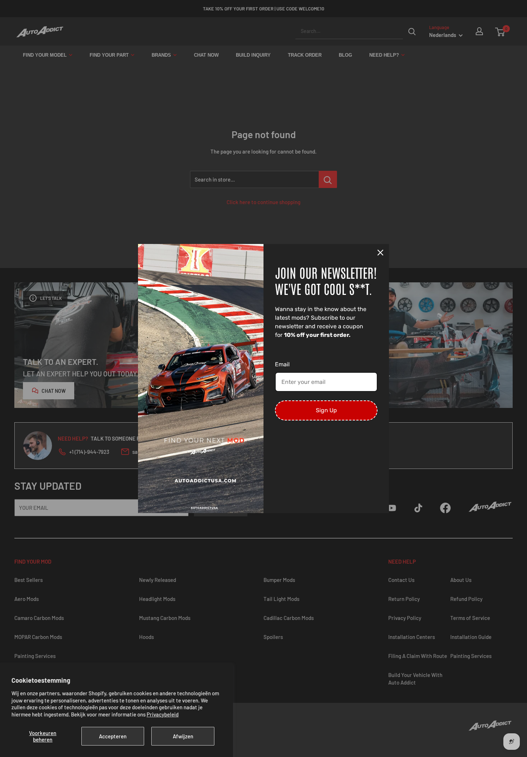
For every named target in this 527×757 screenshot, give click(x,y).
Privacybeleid (163, 714)
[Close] (380, 252)
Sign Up (326, 410)
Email (282, 364)
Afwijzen (183, 736)
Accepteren (113, 736)
